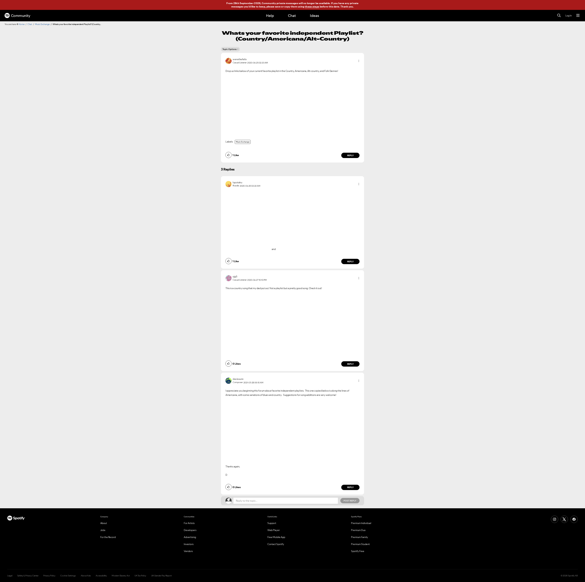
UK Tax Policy (140, 575)
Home (22, 24)
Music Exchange (42, 24)
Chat (292, 15)
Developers (190, 530)
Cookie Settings (68, 575)
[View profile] (228, 60)
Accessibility (101, 575)
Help (270, 15)
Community (20, 15)
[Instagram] (554, 519)
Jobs (102, 530)
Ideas (314, 15)
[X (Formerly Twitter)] (564, 519)
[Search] (559, 16)
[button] (358, 61)
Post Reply (350, 500)
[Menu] (577, 15)
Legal (9, 575)
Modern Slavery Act (121, 575)
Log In (568, 15)
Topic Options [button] (229, 49)
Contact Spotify (275, 544)
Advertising (190, 537)
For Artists (189, 523)
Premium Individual (361, 523)
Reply (350, 155)
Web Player (273, 530)
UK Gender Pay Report (161, 575)
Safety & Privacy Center (28, 575)
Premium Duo (358, 530)
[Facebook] (574, 519)
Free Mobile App (276, 537)
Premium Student (360, 544)
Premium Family (359, 537)
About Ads (86, 575)
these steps (312, 6)
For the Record (108, 537)
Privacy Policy (49, 575)
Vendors (188, 551)
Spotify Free (357, 551)
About (103, 523)
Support (271, 523)
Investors (189, 544)
